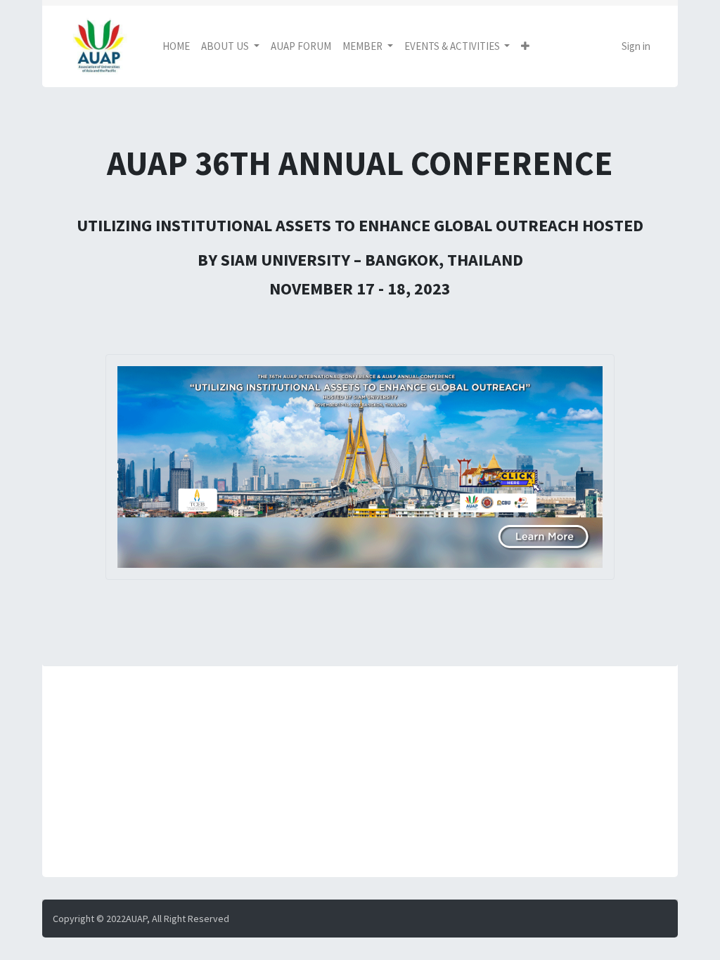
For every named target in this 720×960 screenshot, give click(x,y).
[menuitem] (176, 46)
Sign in (636, 46)
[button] (525, 46)
